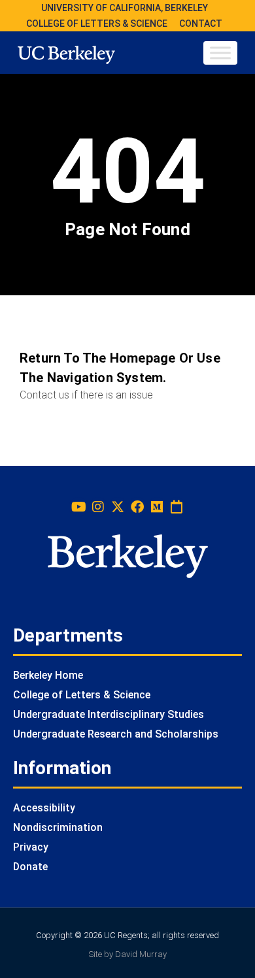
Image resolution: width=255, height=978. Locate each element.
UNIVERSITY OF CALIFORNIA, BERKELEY (124, 8)
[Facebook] (137, 507)
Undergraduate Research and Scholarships (115, 734)
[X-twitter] (118, 507)
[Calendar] (176, 507)
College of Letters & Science (81, 695)
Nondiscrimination (58, 827)
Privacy (30, 847)
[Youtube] (78, 507)
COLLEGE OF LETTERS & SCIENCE (96, 23)
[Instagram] (98, 507)
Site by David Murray (128, 954)
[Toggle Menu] (220, 52)
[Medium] (157, 507)
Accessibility (44, 808)
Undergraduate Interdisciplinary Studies (108, 714)
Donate (30, 866)
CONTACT (200, 23)
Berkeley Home (48, 675)
